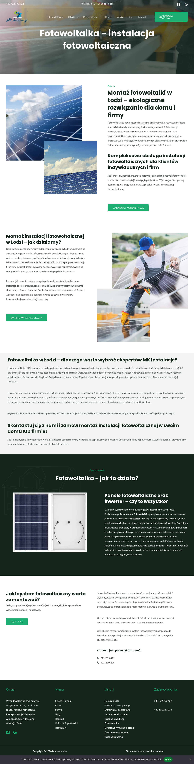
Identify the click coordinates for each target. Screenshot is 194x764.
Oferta (71, 16)
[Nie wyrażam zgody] (190, 759)
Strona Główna (55, 16)
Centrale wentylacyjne (116, 732)
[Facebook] (178, 4)
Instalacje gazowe (114, 736)
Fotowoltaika (112, 723)
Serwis (119, 16)
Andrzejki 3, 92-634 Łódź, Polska (97, 3)
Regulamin (60, 727)
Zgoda (168, 759)
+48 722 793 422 (15, 3)
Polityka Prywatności (66, 723)
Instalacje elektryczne (116, 714)
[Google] (186, 4)
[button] (76, 17)
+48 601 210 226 (163, 709)
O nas (108, 16)
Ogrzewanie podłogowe (117, 709)
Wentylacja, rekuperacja (117, 705)
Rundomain (157, 751)
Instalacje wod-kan (114, 718)
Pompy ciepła (90, 16)
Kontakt (141, 16)
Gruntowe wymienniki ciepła (119, 727)
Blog (130, 16)
